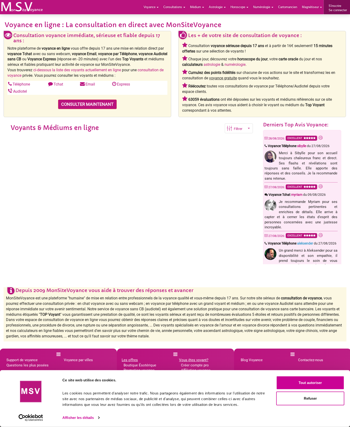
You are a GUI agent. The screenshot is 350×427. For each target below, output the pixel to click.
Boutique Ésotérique (140, 365)
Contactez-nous (310, 360)
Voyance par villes (78, 360)
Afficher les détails (78, 418)
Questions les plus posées (27, 365)
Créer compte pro (195, 365)
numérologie (235, 64)
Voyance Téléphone (287, 146)
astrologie (212, 64)
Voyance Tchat (285, 195)
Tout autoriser (310, 383)
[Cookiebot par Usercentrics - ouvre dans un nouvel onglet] (31, 417)
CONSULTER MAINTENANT (87, 104)
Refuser (310, 398)
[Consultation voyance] (22, 7)
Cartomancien (287, 7)
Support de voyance (22, 360)
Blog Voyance (252, 360)
